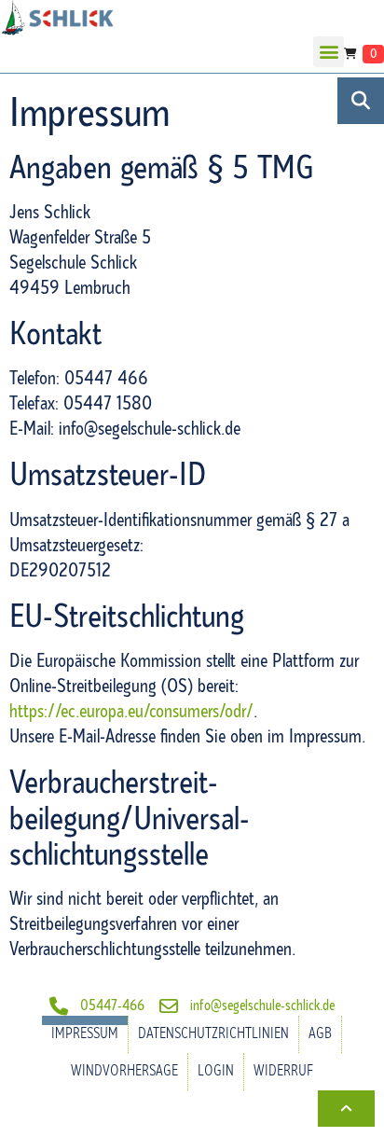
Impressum (84, 1034)
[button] (328, 51)
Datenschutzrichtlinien (213, 1034)
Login (216, 1071)
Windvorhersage (124, 1071)
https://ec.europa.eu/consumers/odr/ (131, 711)
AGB (320, 1034)
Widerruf (283, 1071)
